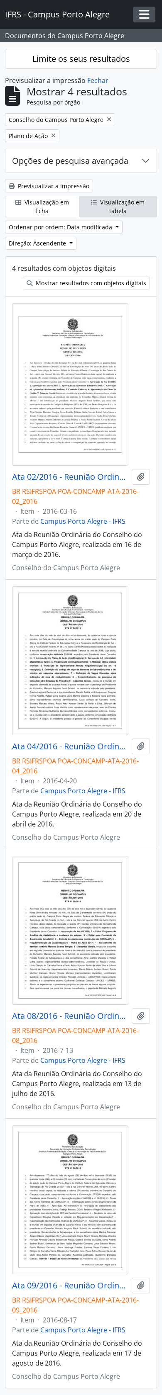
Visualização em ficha (46, 206)
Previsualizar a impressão (52, 186)
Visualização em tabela (121, 206)
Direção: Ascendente (38, 243)
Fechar (97, 80)
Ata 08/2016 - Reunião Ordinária (70, 1016)
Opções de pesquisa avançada (70, 160)
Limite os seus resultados (81, 58)
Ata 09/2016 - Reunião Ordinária (70, 1285)
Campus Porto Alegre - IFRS (82, 521)
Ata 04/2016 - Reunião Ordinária (70, 746)
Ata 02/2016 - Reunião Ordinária (70, 477)
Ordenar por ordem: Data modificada (61, 227)
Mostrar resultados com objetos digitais (90, 283)
